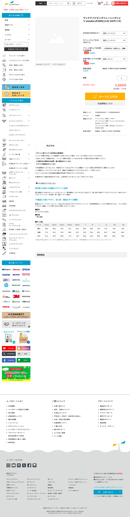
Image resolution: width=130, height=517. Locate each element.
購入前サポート (59, 429)
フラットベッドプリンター (18, 234)
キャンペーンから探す (17, 56)
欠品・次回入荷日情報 (62, 419)
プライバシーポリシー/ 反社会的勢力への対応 (16, 434)
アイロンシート (14, 110)
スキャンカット (14, 130)
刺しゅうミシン (14, 183)
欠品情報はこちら (105, 103)
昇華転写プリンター (12, 488)
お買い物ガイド (59, 406)
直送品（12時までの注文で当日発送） (115, 68)
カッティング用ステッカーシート (78, 479)
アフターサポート (106, 413)
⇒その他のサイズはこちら (46, 183)
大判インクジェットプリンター (15, 482)
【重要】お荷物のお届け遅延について (16, 10)
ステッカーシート (15, 115)
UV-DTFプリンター (16, 150)
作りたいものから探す (17, 75)
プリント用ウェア (73, 490)
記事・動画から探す (16, 65)
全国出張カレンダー (15, 416)
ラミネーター (14, 196)
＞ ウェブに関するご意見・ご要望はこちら (109, 496)
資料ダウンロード (106, 416)
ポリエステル (120, 121)
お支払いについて (60, 413)
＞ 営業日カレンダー (102, 482)
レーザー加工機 (14, 154)
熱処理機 (12, 206)
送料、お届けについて (62, 409)
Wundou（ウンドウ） (101, 123)
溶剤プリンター (14, 159)
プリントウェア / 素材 (101, 119)
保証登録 (103, 423)
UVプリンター (14, 145)
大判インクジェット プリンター (16, 173)
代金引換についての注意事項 (92, 60)
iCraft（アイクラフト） (17, 135)
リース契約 (58, 436)
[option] (57, 39)
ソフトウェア (14, 248)
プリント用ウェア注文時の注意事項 (92, 49)
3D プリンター (14, 215)
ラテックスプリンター (13, 493)
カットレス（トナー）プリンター (37, 493)
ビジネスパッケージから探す (19, 60)
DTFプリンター (14, 105)
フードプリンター (15, 220)
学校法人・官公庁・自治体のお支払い (67, 416)
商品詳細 (50, 145)
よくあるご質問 (59, 433)
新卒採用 (11, 442)
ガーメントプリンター (17, 140)
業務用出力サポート (107, 409)
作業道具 (12, 253)
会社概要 (11, 406)
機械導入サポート (106, 406)
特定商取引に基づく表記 (17, 439)
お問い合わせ (108, 492)
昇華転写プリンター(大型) (18, 164)
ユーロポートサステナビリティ (19, 429)
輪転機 (11, 201)
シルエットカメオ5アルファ (19, 126)
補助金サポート (105, 419)
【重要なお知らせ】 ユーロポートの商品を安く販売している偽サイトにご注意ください (65, 508)
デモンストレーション (16, 426)
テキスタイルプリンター (17, 210)
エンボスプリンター (16, 244)
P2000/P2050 (99, 128)
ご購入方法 (58, 426)
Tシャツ (112, 121)
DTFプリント (31, 482)
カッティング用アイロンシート (77, 482)
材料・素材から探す (16, 70)
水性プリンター (11, 490)
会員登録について (60, 423)
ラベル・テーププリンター (55, 490)
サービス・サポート (107, 426)
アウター (112, 119)
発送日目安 (87, 68)
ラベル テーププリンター (15, 225)
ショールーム (13, 423)
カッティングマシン (16, 121)
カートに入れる (108, 96)
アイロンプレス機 (15, 192)
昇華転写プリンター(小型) (18, 168)
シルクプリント (14, 187)
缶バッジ (12, 178)
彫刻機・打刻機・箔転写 (17, 229)
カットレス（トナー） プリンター (17, 239)
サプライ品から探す (16, 79)
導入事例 (11, 413)
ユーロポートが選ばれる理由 (18, 409)
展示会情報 (12, 419)
